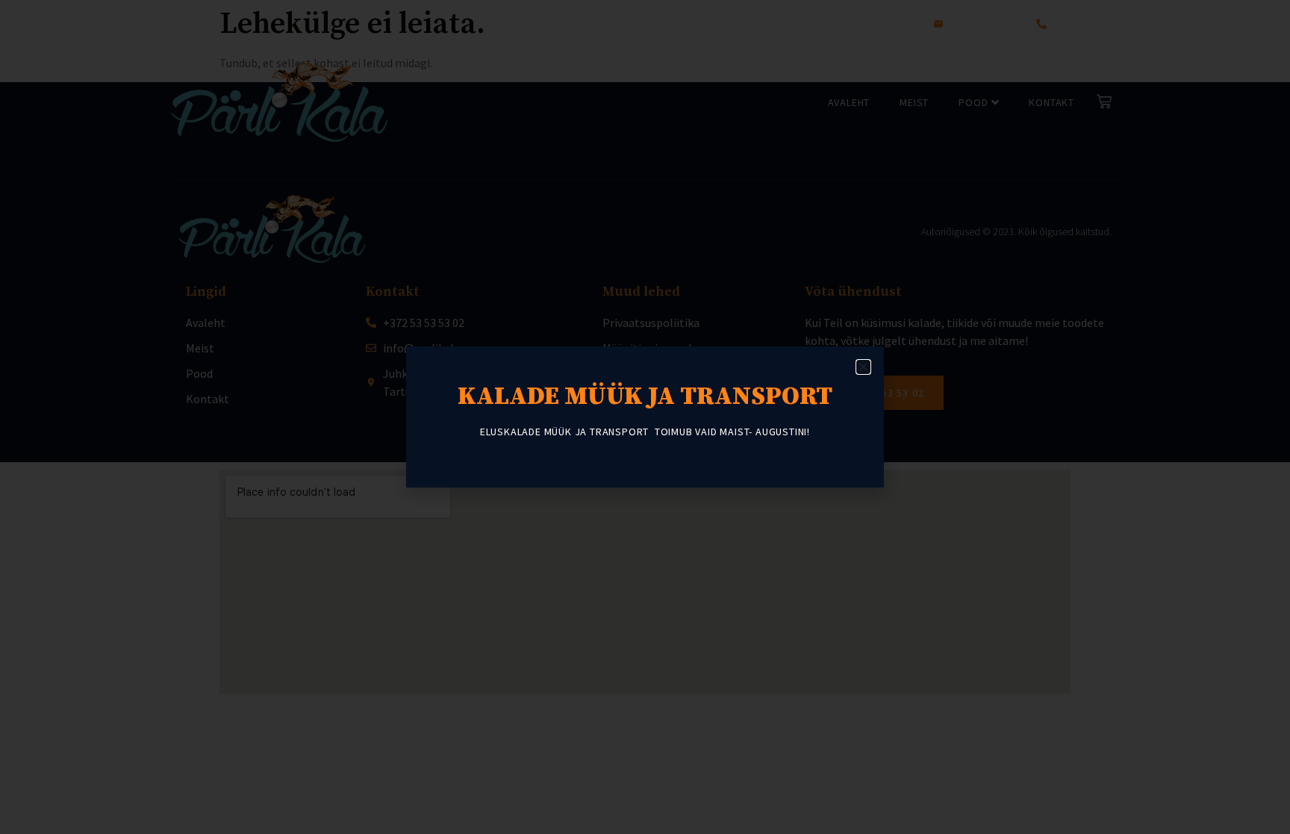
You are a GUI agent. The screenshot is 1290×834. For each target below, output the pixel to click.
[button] (863, 367)
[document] (645, 417)
